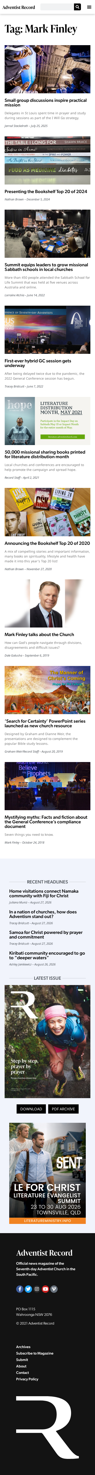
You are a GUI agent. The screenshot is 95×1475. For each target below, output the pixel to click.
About (21, 1366)
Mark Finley (12, 842)
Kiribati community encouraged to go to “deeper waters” (47, 955)
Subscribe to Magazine (34, 1353)
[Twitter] (28, 1289)
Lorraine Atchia (14, 295)
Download (31, 1108)
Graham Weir (13, 751)
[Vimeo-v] (54, 1289)
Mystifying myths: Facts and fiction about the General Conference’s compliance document (46, 821)
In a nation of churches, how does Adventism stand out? (43, 914)
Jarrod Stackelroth (16, 126)
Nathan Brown (14, 199)
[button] (89, 6)
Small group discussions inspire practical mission (46, 102)
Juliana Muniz (18, 902)
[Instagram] (37, 1289)
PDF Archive (63, 1108)
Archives (23, 1347)
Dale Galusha (13, 655)
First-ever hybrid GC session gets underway (38, 363)
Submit (22, 1360)
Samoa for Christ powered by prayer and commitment (46, 935)
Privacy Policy (27, 1379)
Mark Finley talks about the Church (39, 634)
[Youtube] (45, 1289)
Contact (22, 1372)
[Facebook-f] (20, 1289)
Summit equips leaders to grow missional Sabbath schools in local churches (46, 267)
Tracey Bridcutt (14, 386)
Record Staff (12, 477)
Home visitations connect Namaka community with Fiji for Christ (43, 893)
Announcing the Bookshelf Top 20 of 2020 (47, 543)
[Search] (77, 6)
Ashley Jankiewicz (20, 964)
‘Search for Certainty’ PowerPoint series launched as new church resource (45, 723)
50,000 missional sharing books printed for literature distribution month (45, 454)
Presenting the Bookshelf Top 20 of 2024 (46, 191)
